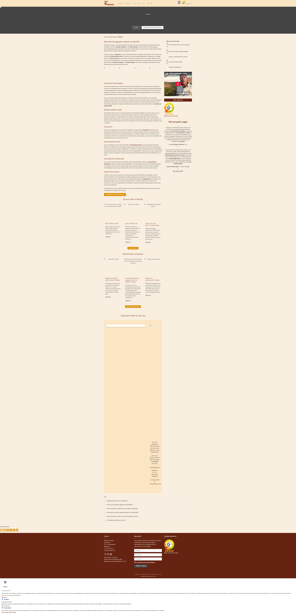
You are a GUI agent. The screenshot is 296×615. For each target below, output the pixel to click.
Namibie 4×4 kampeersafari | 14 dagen (152, 279)
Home (105, 37)
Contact (148, 3)
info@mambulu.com (155, 484)
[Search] (151, 3)
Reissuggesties (128, 3)
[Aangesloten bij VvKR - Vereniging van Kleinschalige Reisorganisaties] (189, 4)
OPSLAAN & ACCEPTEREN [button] (9, 612)
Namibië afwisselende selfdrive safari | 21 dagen (112, 279)
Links (160, 574)
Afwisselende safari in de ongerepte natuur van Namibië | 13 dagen (132, 280)
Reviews (134, 3)
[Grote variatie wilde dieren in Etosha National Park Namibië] (155, 73)
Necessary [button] (4, 597)
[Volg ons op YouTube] (111, 554)
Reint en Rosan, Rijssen (112, 223)
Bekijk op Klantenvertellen (171, 116)
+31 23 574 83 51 (109, 548)
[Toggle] (105, 501)
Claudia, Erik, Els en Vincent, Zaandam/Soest (152, 224)
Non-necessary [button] (6, 606)
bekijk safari (108, 236)
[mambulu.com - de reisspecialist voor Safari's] (110, 3)
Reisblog (138, 3)
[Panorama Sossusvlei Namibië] (140, 73)
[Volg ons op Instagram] (108, 554)
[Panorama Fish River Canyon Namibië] (110, 73)
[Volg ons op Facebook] (105, 554)
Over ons (142, 3)
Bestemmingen (120, 3)
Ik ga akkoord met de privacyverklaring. (145, 562)
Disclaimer (137, 574)
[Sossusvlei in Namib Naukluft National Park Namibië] (125, 73)
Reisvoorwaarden (145, 574)
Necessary (6, 599)
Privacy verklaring (154, 574)
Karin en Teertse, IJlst (131, 223)
